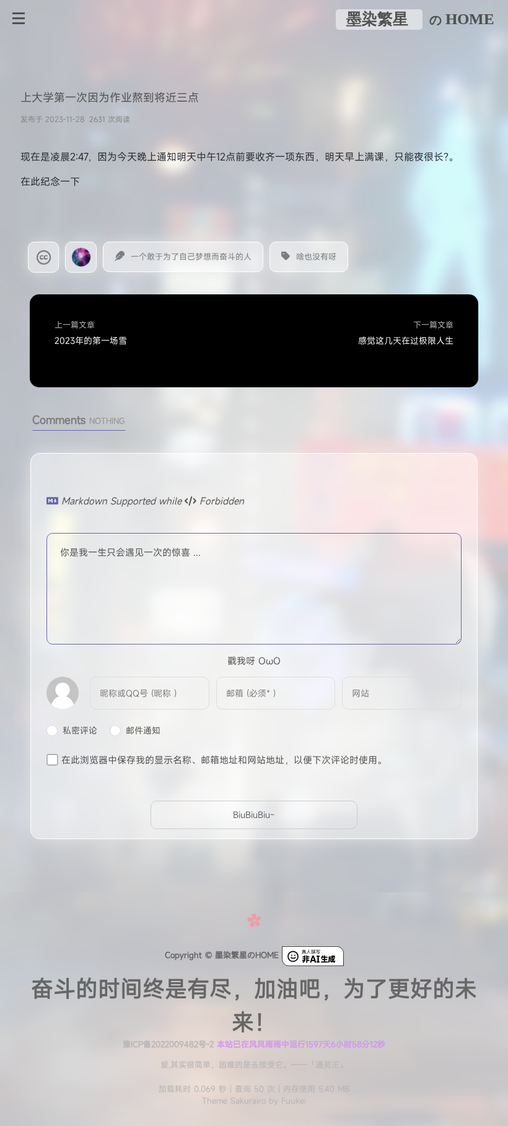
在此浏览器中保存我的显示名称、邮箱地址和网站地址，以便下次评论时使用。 (224, 759)
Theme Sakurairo (234, 1100)
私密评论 (80, 730)
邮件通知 (143, 730)
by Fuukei (286, 1100)
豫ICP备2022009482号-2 (168, 1044)
